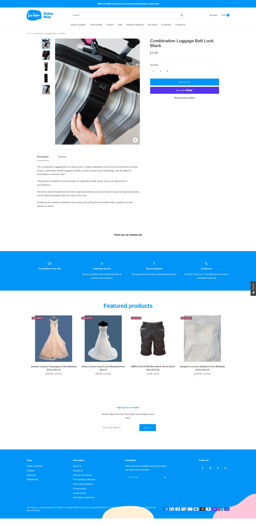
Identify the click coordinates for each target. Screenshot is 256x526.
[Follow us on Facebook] (202, 468)
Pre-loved (152, 25)
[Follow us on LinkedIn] (225, 468)
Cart (224, 15)
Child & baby (96, 25)
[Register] (165, 477)
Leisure (110, 25)
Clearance (180, 25)
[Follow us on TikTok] (218, 468)
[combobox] (111, 15)
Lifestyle (31, 470)
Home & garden (78, 25)
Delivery (62, 157)
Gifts (120, 25)
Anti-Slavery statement (83, 497)
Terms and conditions (83, 484)
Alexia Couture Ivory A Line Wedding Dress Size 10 (103, 368)
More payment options (184, 98)
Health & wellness (135, 25)
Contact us (78, 470)
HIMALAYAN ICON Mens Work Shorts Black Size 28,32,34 (153, 368)
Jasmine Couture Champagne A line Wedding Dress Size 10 (54, 368)
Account (213, 15)
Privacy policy (79, 488)
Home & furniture (35, 466)
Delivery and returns (82, 475)
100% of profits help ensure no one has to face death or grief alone (128, 4)
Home (29, 33)
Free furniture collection (84, 479)
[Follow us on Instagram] (210, 468)
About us (77, 466)
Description (43, 157)
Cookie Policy (79, 493)
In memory (166, 25)
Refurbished (32, 479)
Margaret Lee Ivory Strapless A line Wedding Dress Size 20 (202, 368)
